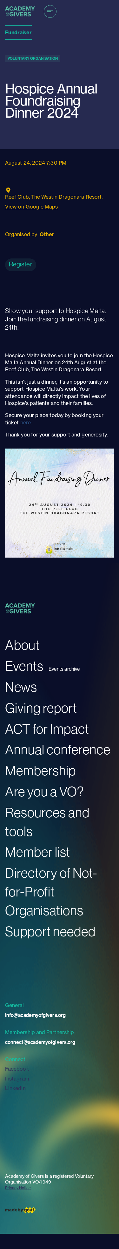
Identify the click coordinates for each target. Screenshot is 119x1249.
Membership (40, 770)
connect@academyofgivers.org (40, 1042)
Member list (37, 851)
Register (20, 264)
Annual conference (57, 749)
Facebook (17, 1069)
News (21, 686)
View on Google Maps (31, 206)
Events (24, 665)
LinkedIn (15, 1088)
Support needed (50, 931)
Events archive (64, 669)
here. (26, 422)
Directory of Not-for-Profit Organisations (51, 891)
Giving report (41, 707)
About (22, 644)
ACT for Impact (47, 728)
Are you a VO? (44, 791)
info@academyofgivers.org (35, 1015)
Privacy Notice (18, 1187)
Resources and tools (47, 822)
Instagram (17, 1078)
